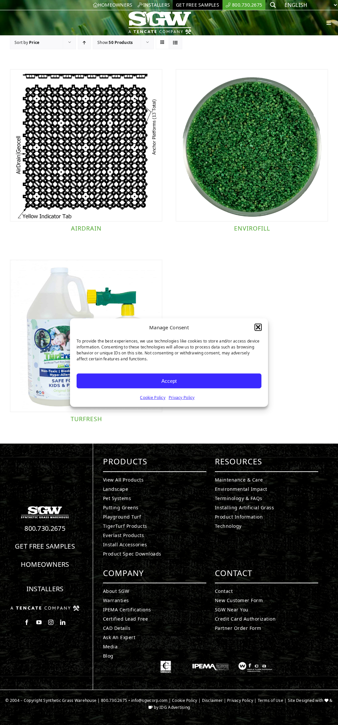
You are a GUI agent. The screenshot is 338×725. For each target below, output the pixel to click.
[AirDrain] (86, 145)
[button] (258, 327)
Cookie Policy (152, 397)
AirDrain (86, 228)
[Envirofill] (252, 145)
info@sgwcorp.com (149, 700)
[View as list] (175, 42)
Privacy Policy (182, 397)
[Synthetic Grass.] (45, 608)
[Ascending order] (84, 42)
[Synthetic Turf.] (45, 508)
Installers (45, 588)
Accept (169, 380)
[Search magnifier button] (273, 5)
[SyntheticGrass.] (160, 13)
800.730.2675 (44, 528)
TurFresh (86, 419)
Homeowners (45, 564)
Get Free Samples (45, 546)
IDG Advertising (174, 707)
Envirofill (252, 228)
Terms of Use (270, 700)
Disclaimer (212, 700)
